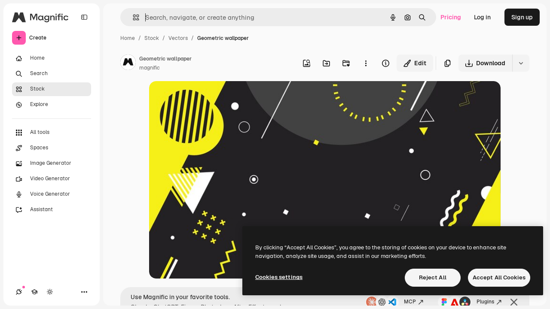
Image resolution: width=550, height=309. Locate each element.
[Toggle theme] (50, 292)
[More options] (365, 63)
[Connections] (19, 292)
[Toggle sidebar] (84, 17)
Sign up (522, 17)
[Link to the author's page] (128, 64)
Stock (151, 38)
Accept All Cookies (499, 277)
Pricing (450, 17)
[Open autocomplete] (132, 17)
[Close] (514, 302)
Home (127, 38)
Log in (482, 17)
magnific (149, 67)
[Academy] (34, 292)
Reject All (432, 277)
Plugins (485, 301)
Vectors (178, 38)
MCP (410, 301)
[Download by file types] (520, 63)
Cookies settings (278, 277)
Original (204, 98)
